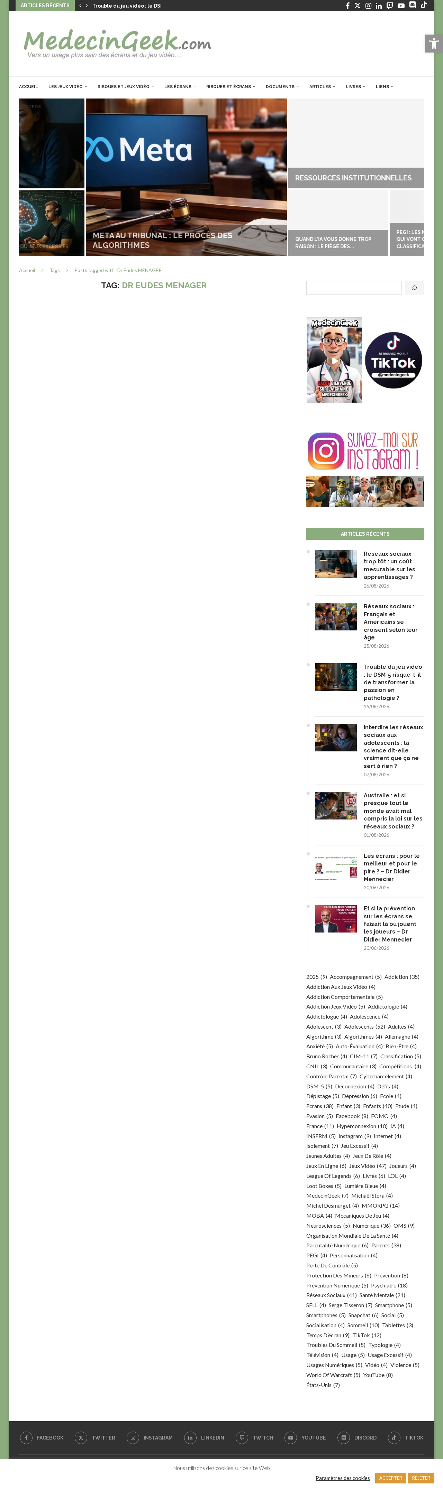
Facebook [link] (352, 1116)
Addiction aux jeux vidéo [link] (341, 986)
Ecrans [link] (320, 1106)
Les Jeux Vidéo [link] (65, 86)
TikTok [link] (366, 1335)
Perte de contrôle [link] (332, 1265)
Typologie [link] (384, 1344)
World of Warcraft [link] (333, 1374)
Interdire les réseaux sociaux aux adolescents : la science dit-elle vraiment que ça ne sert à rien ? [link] (393, 746)
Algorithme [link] (324, 1036)
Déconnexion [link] (354, 1086)
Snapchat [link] (364, 1315)
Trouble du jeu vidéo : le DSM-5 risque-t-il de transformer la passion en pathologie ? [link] (393, 682)
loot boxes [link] (324, 1185)
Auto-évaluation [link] (359, 1046)
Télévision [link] (322, 1354)
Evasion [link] (319, 1116)
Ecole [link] (390, 1096)
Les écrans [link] (177, 86)
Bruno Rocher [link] (326, 1056)
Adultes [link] (401, 1026)
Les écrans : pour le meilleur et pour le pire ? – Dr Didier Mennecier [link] (392, 867)
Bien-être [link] (401, 1046)
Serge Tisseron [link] (350, 1305)
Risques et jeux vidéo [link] (124, 86)
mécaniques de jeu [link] (362, 1215)
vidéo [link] (376, 1364)
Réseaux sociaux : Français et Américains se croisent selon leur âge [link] (391, 622)
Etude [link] (406, 1106)
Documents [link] (280, 86)
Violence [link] (404, 1364)
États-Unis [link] (323, 1384)
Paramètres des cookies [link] (343, 1478)
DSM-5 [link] (319, 1086)
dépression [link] (359, 1096)
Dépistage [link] (322, 1096)
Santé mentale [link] (382, 1295)
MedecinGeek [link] (327, 1195)
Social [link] (392, 1315)
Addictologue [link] (326, 1016)
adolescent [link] (324, 1026)
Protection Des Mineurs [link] (338, 1275)
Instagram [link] (354, 1136)
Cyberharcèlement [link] (386, 1076)
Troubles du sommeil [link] (335, 1344)
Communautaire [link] (353, 1066)
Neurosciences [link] (328, 1225)
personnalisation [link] (354, 1255)
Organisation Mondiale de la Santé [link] (352, 1235)
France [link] (320, 1126)
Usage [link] (353, 1354)
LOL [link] (397, 1175)
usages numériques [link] (334, 1364)
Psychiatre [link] (389, 1285)
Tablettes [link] (397, 1325)
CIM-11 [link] (364, 1056)
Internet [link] (387, 1136)
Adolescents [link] (364, 1026)
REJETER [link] (421, 1478)
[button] (80, 5)
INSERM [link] (321, 1136)
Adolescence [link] (369, 1016)
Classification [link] (400, 1056)
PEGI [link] (316, 1255)
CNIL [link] (316, 1066)
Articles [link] (320, 86)
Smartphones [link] (326, 1315)
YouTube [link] (378, 1374)
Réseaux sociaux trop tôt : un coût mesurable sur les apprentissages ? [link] (389, 565)
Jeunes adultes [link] (328, 1155)
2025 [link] (316, 976)
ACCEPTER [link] (390, 1478)
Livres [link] (353, 86)
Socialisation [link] (325, 1325)
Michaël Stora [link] (372, 1195)
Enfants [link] (377, 1106)
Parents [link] (386, 1245)
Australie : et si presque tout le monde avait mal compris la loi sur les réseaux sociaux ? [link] (393, 811)
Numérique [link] (372, 1225)
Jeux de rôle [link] (372, 1155)
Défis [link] (387, 1086)
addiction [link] (402, 976)
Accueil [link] (28, 86)
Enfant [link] (348, 1106)
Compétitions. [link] (400, 1066)
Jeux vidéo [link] (368, 1165)
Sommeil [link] (363, 1325)
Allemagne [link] (401, 1036)
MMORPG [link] (381, 1205)
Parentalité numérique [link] (337, 1245)
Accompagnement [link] (356, 976)
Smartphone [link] (393, 1305)
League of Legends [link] (333, 1175)
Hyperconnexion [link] (362, 1126)
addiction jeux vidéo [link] (335, 1006)
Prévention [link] (391, 1275)
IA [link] (397, 1126)
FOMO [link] (384, 1116)
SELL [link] (316, 1305)
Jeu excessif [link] (359, 1145)
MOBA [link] (319, 1215)
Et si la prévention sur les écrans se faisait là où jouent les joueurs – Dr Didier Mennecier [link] (390, 924)
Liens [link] (382, 86)
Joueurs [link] (402, 1165)
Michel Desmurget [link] (332, 1205)
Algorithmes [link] (363, 1036)
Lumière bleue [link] (365, 1185)
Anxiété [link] (319, 1046)
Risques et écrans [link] (228, 86)
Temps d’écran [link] (328, 1335)
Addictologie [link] (387, 1006)
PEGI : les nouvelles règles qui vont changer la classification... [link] (369, 239)
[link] (434, 44)
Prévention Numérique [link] (337, 1285)
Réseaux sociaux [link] (331, 1295)
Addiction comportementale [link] (344, 996)
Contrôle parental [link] (331, 1076)
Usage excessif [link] (390, 1354)
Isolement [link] (322, 1145)
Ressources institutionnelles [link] (287, 178)
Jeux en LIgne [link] (326, 1165)
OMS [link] (404, 1225)
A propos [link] (30, 106)
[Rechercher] (414, 288)
